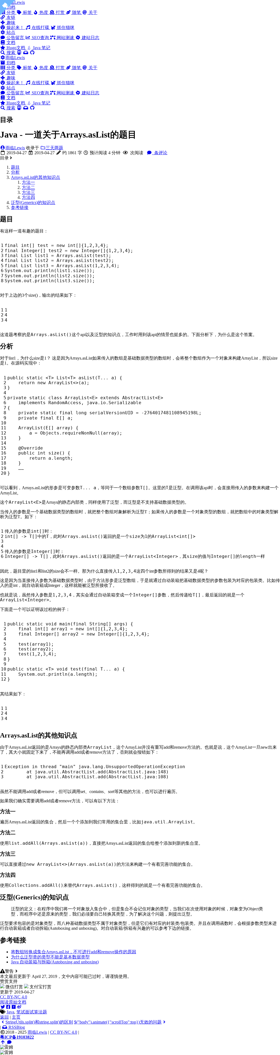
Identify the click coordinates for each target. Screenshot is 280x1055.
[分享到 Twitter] (2, 1007)
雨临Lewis (15, 57)
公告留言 (15, 37)
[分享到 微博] (19, 1007)
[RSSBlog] (25, 52)
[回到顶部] (3, 1042)
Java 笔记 (41, 47)
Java (10, 1012)
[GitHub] (32, 52)
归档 (10, 62)
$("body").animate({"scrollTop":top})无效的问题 (118, 1022)
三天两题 (54, 147)
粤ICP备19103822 (17, 1037)
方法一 (28, 182)
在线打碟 (40, 27)
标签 (27, 12)
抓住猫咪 (65, 27)
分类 (10, 67)
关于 (92, 12)
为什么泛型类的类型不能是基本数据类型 (50, 957)
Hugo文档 (15, 47)
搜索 (10, 52)
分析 (15, 172)
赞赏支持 (9, 981)
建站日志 (90, 37)
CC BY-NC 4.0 (13, 997)
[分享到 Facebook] (8, 1007)
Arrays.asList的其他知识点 (35, 177)
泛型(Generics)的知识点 (33, 202)
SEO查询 (40, 37)
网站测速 (65, 37)
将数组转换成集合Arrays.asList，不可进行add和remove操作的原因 (73, 951)
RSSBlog (16, 1027)
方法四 (28, 197)
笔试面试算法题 (31, 1012)
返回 (4, 1017)
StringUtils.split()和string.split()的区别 (39, 1022)
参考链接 (19, 207)
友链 (10, 17)
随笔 (76, 12)
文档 (10, 42)
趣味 (10, 22)
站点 (10, 32)
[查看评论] (9, 1042)
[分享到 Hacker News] (13, 1007)
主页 (16, 1017)
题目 (15, 167)
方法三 (28, 192)
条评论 (160, 152)
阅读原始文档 (13, 1002)
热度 (43, 12)
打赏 (60, 12)
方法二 (28, 187)
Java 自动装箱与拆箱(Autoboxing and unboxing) (55, 962)
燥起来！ (15, 27)
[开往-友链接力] (19, 52)
